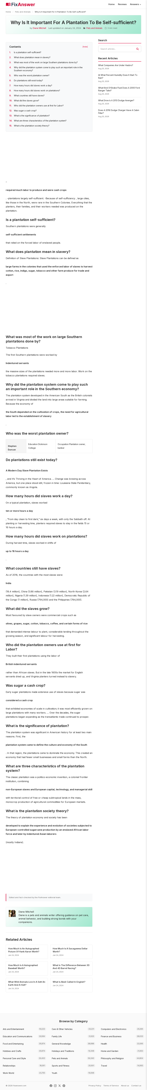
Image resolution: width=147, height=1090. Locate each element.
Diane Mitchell (39, 28)
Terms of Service (111, 1085)
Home (111, 4)
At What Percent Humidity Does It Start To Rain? (117, 76)
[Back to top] (140, 1085)
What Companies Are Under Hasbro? (115, 65)
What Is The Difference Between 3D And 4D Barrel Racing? (71, 967)
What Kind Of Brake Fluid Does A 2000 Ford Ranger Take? (119, 89)
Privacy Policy (95, 1085)
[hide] (85, 47)
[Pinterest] (64, 1085)
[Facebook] (51, 1085)
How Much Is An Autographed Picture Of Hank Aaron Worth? (23, 950)
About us (125, 1085)
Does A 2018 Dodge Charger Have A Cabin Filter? (118, 111)
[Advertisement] (49, 156)
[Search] (138, 49)
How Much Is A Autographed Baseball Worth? (23, 967)
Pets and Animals (23, 12)
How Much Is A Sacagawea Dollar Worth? (70, 950)
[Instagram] (55, 1085)
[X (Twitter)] (59, 1085)
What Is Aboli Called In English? (69, 981)
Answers (134, 4)
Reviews (122, 4)
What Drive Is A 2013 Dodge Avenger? (116, 100)
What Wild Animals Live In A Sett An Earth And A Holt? (26, 983)
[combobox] (119, 49)
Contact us (136, 1085)
